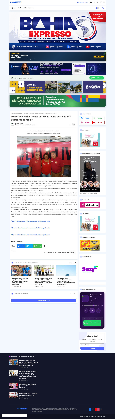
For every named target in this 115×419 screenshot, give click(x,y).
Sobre (104, 416)
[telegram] (97, 2)
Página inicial (14, 113)
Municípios (31, 8)
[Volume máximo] (98, 305)
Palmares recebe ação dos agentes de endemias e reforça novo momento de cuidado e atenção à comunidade (20, 281)
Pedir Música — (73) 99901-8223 (93, 322)
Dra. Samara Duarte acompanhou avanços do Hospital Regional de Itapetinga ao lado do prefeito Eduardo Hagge (66, 281)
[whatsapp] (94, 2)
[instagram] (104, 2)
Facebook (21, 246)
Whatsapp (38, 246)
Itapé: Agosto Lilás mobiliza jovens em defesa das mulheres (27, 385)
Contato (100, 416)
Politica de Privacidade (85, 416)
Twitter (30, 246)
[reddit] (101, 409)
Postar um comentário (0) (44, 300)
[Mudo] (82, 305)
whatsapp (100, 118)
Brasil (19, 8)
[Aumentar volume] (98, 310)
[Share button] (44, 246)
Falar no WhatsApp (97, 78)
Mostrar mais (73, 263)
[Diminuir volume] (86, 310)
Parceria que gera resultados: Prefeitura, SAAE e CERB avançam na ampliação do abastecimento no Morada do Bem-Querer (43, 281)
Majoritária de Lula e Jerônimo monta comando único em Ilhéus (28, 395)
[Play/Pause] (92, 310)
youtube (100, 122)
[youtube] (96, 409)
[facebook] (91, 2)
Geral (14, 8)
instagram (87, 122)
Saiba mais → (98, 56)
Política (25, 8)
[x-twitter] (101, 2)
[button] (103, 8)
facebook (87, 118)
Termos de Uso (94, 416)
